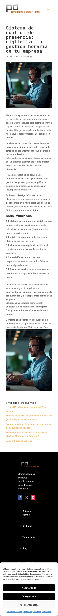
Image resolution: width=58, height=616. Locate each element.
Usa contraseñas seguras (19, 441)
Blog (24, 548)
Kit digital (27, 526)
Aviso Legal (47, 612)
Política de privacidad (32, 612)
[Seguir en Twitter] (26, 497)
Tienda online (29, 537)
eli (11, 56)
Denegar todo (29, 596)
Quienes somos (26, 513)
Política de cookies (14, 612)
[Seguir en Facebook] (20, 497)
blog (29, 56)
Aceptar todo (29, 588)
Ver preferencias (29, 604)
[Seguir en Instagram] (33, 497)
